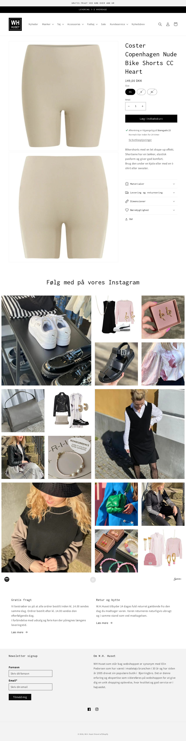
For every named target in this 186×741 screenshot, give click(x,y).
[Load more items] (93, 580)
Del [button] (131, 219)
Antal (127, 99)
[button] (47, 24)
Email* (13, 680)
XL (154, 91)
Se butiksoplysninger (140, 139)
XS (132, 91)
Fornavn (14, 667)
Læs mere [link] (17, 632)
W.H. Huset (89, 734)
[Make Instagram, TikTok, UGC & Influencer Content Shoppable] (178, 580)
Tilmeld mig (20, 697)
